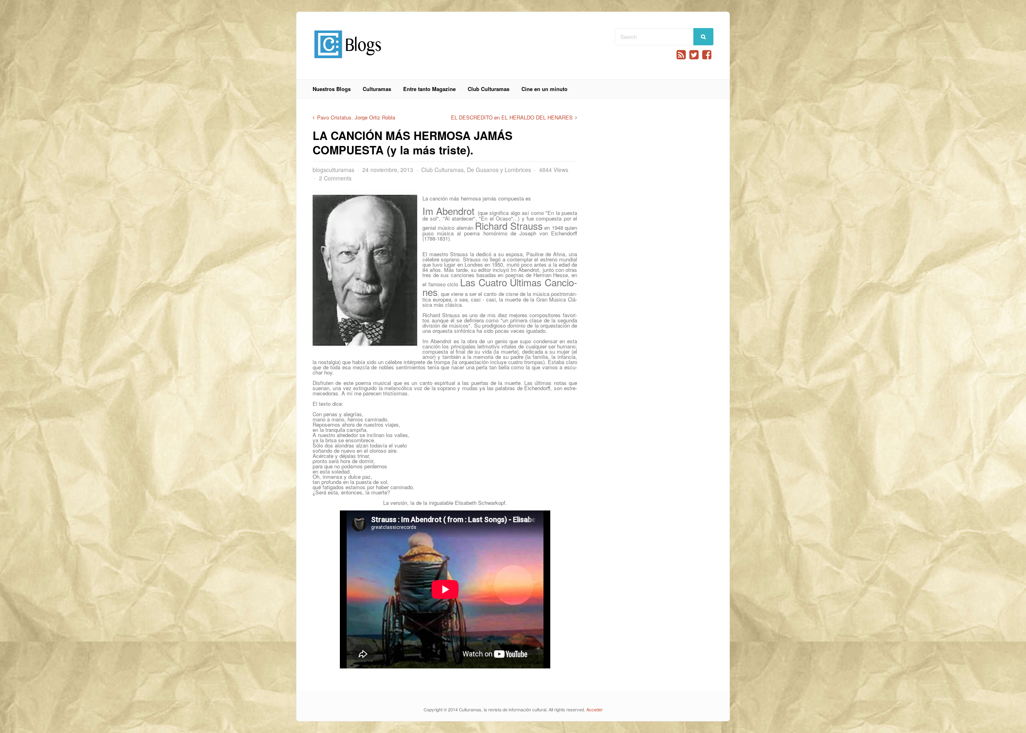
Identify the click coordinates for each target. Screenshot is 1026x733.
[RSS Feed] (681, 54)
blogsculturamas (333, 170)
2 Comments (335, 178)
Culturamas (377, 89)
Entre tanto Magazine (429, 89)
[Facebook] (706, 54)
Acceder (594, 709)
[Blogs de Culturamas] (348, 61)
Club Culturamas (488, 89)
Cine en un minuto (544, 89)
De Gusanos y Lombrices (499, 170)
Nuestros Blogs (332, 89)
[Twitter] (694, 54)
